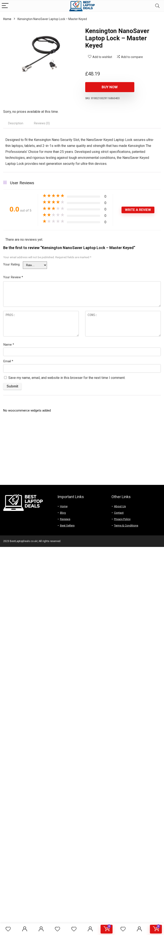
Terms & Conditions (126, 525)
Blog (63, 512)
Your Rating (11, 264)
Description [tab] (15, 123)
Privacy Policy (122, 519)
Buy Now (110, 87)
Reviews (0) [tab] (42, 123)
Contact (119, 512)
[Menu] (5, 6)
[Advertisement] (82, 451)
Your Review (13, 277)
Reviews (65, 519)
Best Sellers (67, 525)
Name (8, 344)
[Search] (157, 6)
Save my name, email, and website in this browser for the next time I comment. (66, 378)
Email (8, 361)
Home (7, 19)
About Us (120, 506)
